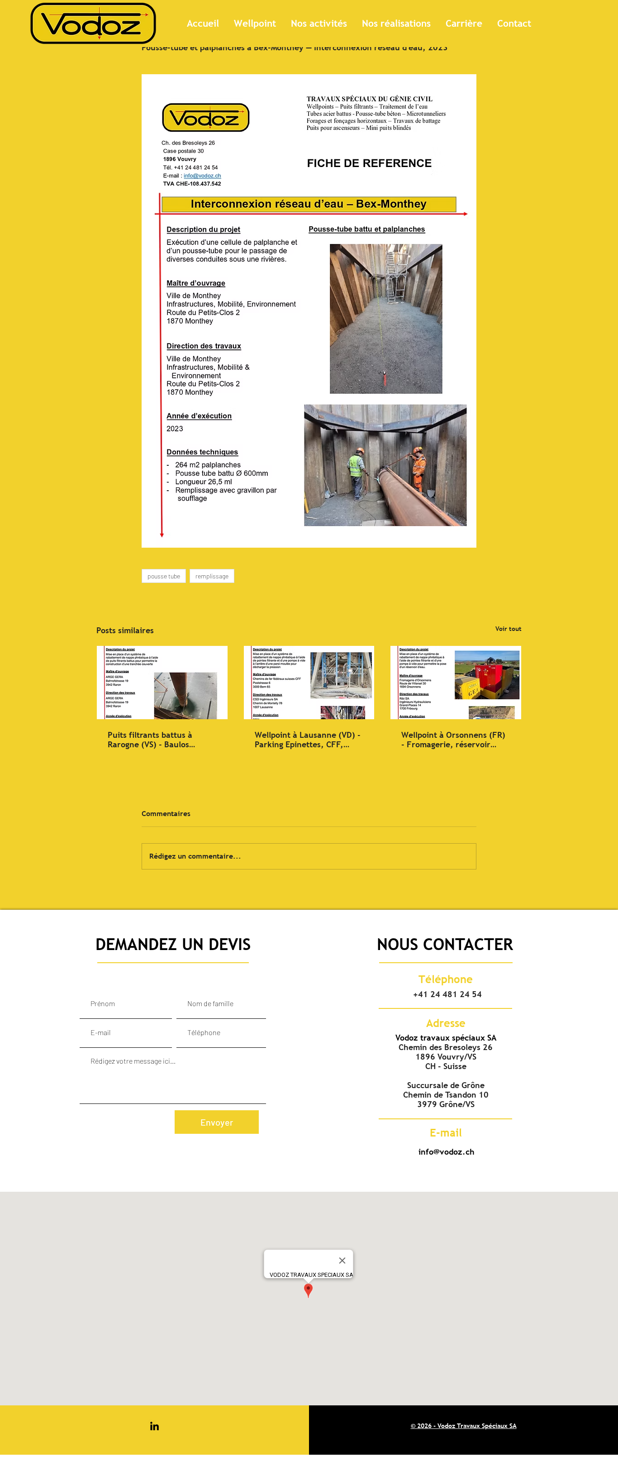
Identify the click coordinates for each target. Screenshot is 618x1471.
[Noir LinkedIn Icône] (154, 1426)
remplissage (211, 576)
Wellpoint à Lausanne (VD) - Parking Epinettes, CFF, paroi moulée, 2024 (308, 739)
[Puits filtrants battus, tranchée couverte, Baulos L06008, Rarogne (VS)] (162, 682)
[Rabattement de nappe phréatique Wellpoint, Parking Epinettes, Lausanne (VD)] (309, 682)
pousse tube (163, 576)
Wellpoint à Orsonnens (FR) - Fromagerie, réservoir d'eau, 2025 (453, 739)
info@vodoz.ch (446, 1151)
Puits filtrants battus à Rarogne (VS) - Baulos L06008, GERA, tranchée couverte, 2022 (155, 739)
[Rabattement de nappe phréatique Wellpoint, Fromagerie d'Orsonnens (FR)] (455, 682)
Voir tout (508, 628)
